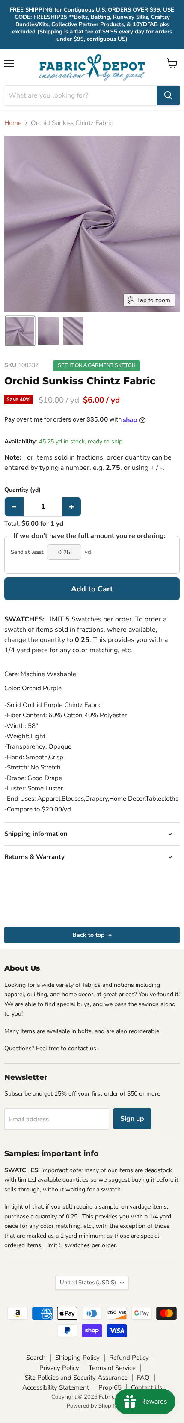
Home (12, 123)
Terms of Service (112, 1368)
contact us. (83, 1048)
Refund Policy (129, 1357)
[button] (20, 330)
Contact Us (146, 1387)
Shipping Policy (77, 1357)
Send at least (27, 552)
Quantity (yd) (22, 490)
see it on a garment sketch (97, 365)
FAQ (143, 1377)
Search (36, 1357)
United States (88, 1282)
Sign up (132, 1118)
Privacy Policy (59, 1368)
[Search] (168, 95)
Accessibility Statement (55, 1387)
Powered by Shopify (92, 1406)
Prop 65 (110, 1387)
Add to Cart (92, 589)
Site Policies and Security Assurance (76, 1377)
